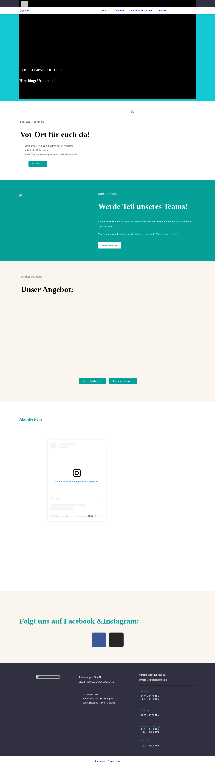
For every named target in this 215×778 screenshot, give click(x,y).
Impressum (100, 761)
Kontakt (163, 10)
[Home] (24, 10)
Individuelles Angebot (141, 10)
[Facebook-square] (24, 761)
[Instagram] (116, 640)
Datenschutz (114, 761)
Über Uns (119, 10)
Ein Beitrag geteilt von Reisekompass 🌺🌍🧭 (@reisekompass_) (83, 516)
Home (105, 10)
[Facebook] (99, 640)
